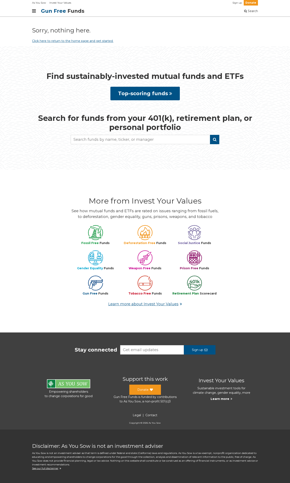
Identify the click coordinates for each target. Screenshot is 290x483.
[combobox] (145, 139)
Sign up (237, 2)
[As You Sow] (68, 384)
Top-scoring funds (143, 93)
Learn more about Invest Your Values (143, 304)
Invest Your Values (60, 2)
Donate (250, 2)
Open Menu (34, 11)
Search (252, 11)
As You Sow (39, 2)
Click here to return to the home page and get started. (72, 41)
